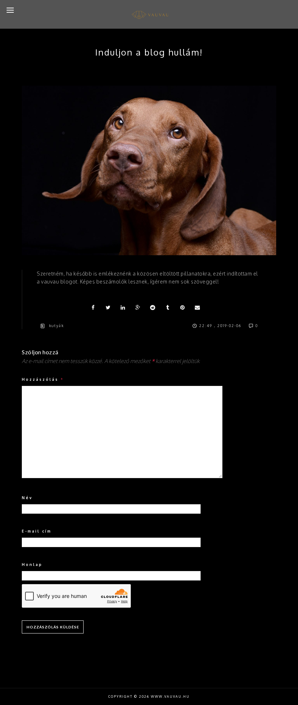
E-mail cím (37, 531)
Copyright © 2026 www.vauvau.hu (149, 696)
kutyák (56, 325)
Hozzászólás (43, 379)
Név (27, 498)
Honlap (32, 564)
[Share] (93, 307)
